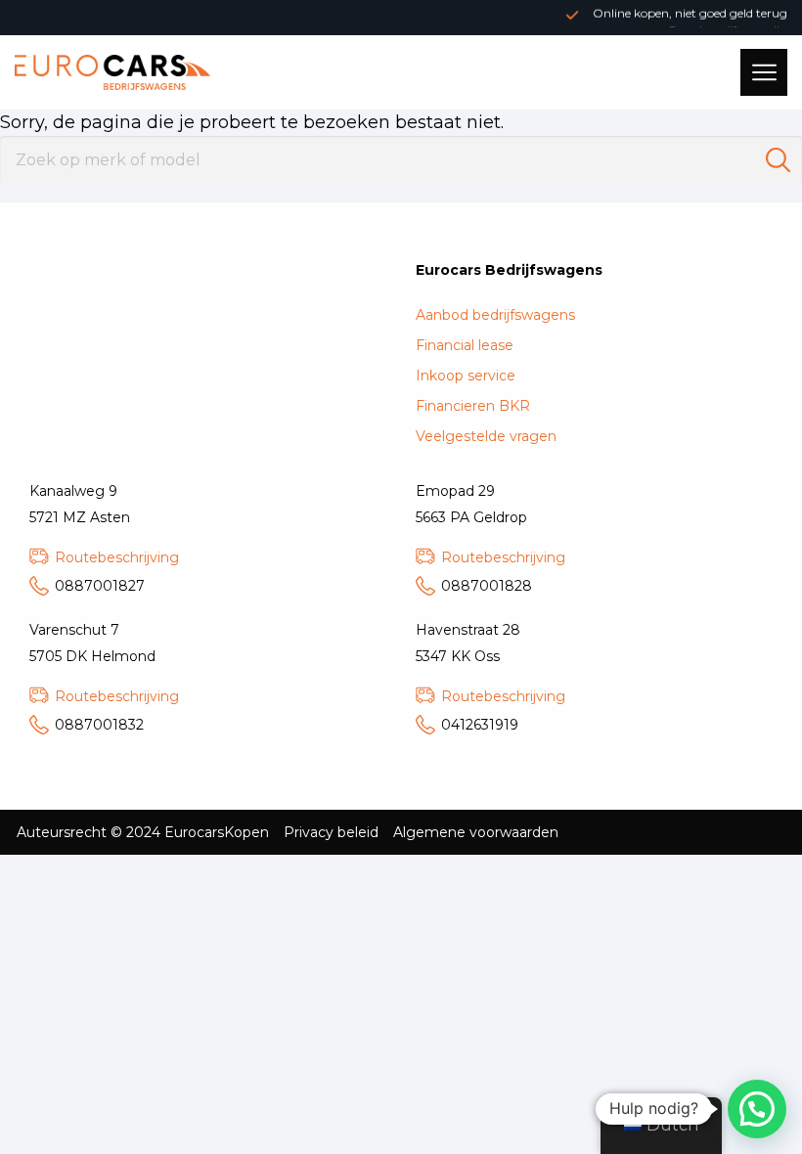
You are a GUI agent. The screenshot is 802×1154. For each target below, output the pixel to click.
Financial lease (464, 345)
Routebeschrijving (117, 557)
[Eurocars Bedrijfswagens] (112, 72)
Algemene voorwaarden (475, 832)
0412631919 (479, 724)
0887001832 (99, 724)
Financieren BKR (473, 406)
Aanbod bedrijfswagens (495, 315)
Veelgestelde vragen (486, 436)
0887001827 (100, 586)
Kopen (246, 832)
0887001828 (486, 586)
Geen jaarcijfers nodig (727, 23)
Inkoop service (465, 375)
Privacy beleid (331, 832)
